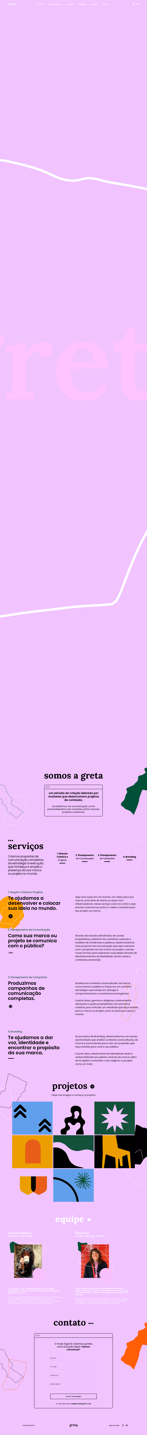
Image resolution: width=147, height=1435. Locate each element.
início (40, 4)
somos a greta (54, 4)
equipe (94, 4)
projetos (82, 4)
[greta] (12, 4)
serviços (70, 4)
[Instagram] (133, 4)
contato (105, 4)
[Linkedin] (138, 4)
